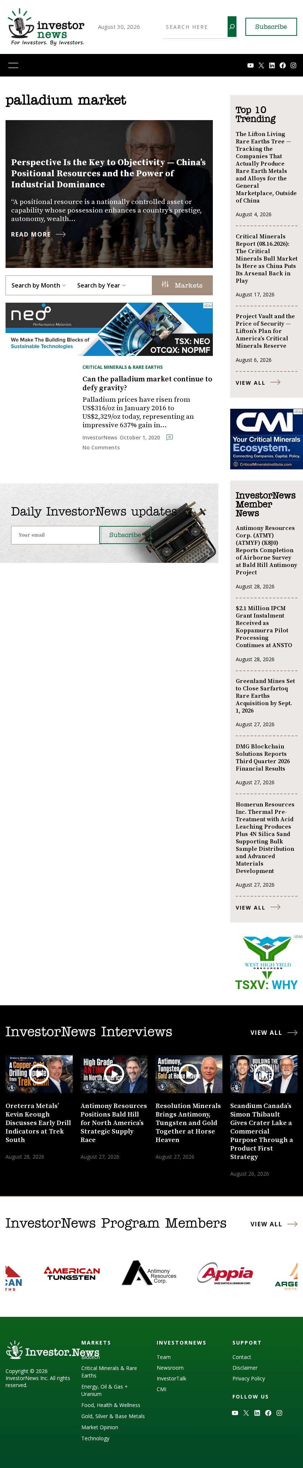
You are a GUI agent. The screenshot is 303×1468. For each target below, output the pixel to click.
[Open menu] (13, 65)
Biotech (90, 1356)
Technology (95, 1438)
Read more (31, 234)
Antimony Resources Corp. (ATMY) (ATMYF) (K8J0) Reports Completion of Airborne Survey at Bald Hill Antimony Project (266, 550)
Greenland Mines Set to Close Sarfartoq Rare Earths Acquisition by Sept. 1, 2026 (265, 695)
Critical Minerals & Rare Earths (122, 367)
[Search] (232, 26)
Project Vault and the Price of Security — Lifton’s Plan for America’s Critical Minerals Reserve (265, 331)
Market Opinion (99, 1427)
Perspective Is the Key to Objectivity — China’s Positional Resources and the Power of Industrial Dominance (108, 173)
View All (251, 382)
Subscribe (271, 27)
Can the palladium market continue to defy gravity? (147, 384)
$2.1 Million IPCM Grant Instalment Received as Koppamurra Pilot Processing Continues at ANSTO (264, 627)
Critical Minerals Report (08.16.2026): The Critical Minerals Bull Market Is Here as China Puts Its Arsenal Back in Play (266, 259)
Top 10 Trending (255, 115)
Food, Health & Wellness (110, 1404)
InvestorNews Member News (266, 505)
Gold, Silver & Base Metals (113, 1416)
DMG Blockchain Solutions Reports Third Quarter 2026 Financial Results (263, 757)
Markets (187, 286)
